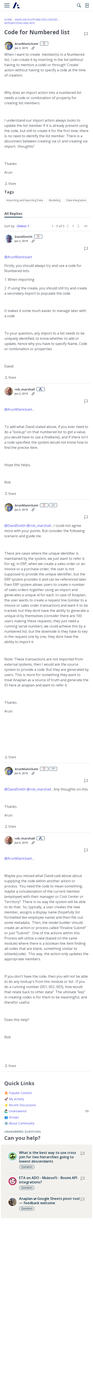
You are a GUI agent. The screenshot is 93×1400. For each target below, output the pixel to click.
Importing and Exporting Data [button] (24, 200)
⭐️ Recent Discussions (20, 1105)
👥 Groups (11, 1117)
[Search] (79, 5)
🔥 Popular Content (18, 1093)
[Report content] (86, 34)
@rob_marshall (39, 525)
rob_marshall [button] (25, 389)
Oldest (22, 226)
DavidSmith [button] (23, 237)
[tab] (13, 213)
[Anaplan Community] (16, 5)
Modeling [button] (54, 200)
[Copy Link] (33, 48)
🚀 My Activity (14, 1099)
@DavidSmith (15, 525)
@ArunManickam (18, 257)
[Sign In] (87, 5)
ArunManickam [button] (26, 44)
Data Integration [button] (76, 200)
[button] (8, 45)
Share (10, 183)
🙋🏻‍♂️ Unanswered (46, 1111)
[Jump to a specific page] (85, 226)
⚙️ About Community (19, 1123)
